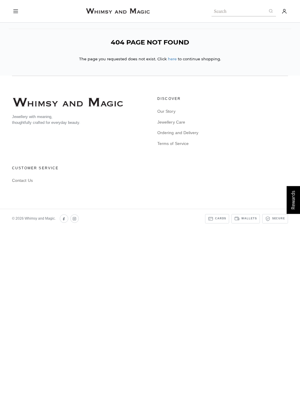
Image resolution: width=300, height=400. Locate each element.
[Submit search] (271, 11)
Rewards (293, 200)
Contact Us (22, 180)
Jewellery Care (171, 122)
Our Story (166, 111)
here (172, 59)
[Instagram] (74, 218)
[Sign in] (284, 11)
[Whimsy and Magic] (117, 11)
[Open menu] (15, 11)
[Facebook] (64, 218)
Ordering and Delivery (177, 132)
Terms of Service (173, 143)
